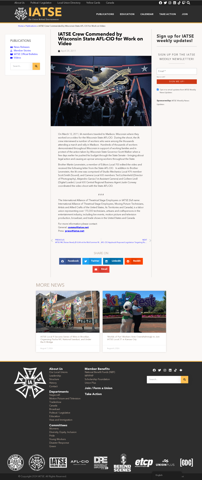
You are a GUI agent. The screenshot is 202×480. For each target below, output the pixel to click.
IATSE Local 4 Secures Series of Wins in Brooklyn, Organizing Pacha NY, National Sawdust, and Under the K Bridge (65, 339)
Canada (53, 406)
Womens (54, 429)
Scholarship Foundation (97, 379)
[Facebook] (161, 3)
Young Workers (57, 439)
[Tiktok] (179, 3)
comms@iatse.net (78, 227)
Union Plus (90, 383)
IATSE (45, 13)
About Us (56, 369)
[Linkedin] (174, 3)
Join (185, 14)
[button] (70, 261)
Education (127, 14)
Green (52, 446)
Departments (59, 391)
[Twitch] (184, 3)
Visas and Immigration (60, 420)
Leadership (55, 376)
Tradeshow (55, 402)
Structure (54, 379)
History (53, 383)
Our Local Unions (58, 372)
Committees (58, 425)
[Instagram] (170, 3)
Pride (52, 436)
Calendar (146, 14)
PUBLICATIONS (20, 41)
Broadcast (54, 409)
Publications (105, 14)
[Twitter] (165, 3)
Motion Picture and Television (64, 399)
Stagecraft (54, 395)
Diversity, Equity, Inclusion (62, 432)
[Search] (188, 3)
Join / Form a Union (98, 388)
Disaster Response (59, 443)
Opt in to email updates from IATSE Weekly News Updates (178, 91)
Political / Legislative (59, 413)
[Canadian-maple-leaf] (181, 370)
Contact (53, 386)
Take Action (167, 14)
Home (21, 26)
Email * (162, 69)
